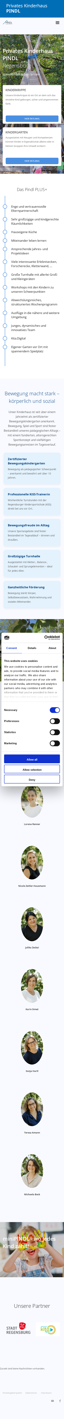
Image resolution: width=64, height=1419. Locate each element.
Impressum (46, 1392)
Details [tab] (32, 648)
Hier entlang (32, 118)
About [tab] (52, 648)
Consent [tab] (11, 648)
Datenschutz (31, 1392)
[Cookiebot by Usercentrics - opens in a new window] (45, 637)
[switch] (55, 721)
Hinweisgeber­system (12, 1392)
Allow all (32, 759)
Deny (32, 779)
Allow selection (32, 769)
